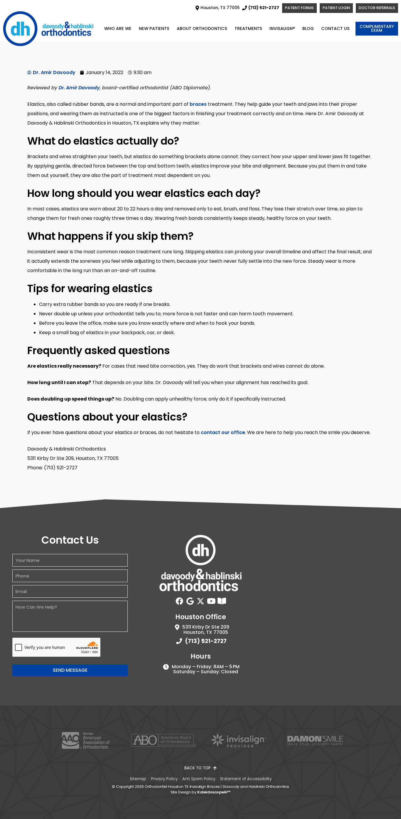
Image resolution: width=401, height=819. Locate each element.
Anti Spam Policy (198, 779)
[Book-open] (221, 601)
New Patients (154, 28)
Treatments (248, 28)
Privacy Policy (164, 779)
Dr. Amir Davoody (79, 87)
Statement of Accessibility (246, 779)
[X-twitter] (200, 601)
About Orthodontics (202, 28)
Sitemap (138, 779)
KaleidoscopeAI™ (213, 792)
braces (198, 104)
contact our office (223, 432)
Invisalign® (282, 28)
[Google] (190, 601)
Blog (308, 28)
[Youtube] (211, 601)
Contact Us (335, 28)
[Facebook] (179, 601)
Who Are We (118, 28)
